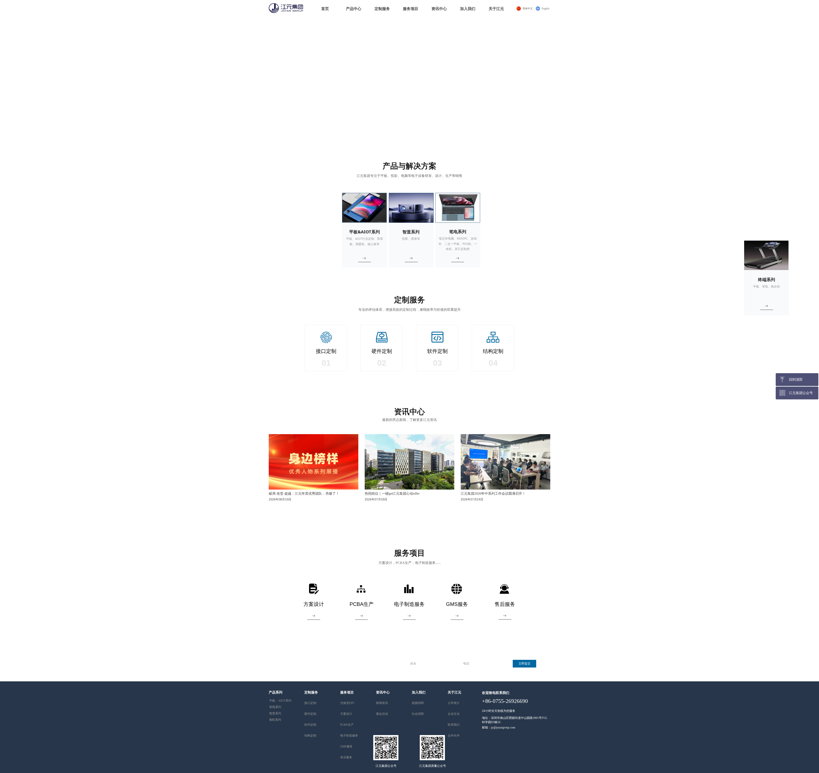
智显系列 (275, 713)
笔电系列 (275, 707)
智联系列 (275, 719)
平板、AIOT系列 (280, 700)
